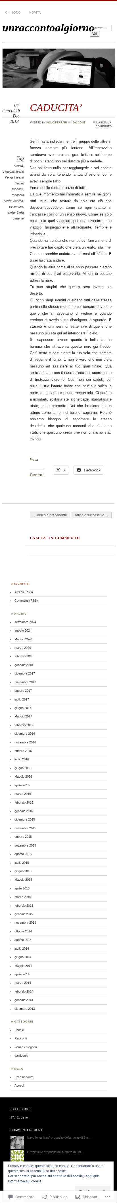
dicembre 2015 (24, 819)
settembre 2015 (25, 845)
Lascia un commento (104, 124)
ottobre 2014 (23, 931)
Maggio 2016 (23, 776)
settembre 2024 (25, 622)
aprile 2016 (22, 785)
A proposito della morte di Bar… (69, 1137)
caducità (8, 171)
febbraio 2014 (23, 991)
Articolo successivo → (91, 515)
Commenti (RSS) (26, 600)
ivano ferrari (56, 122)
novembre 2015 (25, 828)
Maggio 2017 (23, 716)
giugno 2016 (22, 768)
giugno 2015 (22, 871)
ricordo (18, 201)
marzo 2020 (22, 647)
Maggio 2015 (23, 879)
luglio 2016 (21, 759)
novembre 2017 (25, 682)
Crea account (23, 1077)
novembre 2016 (25, 742)
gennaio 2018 (23, 665)
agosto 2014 (23, 939)
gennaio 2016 (23, 811)
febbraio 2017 (23, 725)
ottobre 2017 (23, 690)
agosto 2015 (23, 854)
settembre (16, 206)
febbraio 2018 (23, 656)
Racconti (79, 122)
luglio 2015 (21, 862)
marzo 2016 (22, 793)
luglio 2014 (21, 948)
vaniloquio (21, 1055)
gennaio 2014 (23, 1000)
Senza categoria (25, 1047)
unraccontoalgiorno (48, 27)
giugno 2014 (22, 957)
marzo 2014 (22, 982)
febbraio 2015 (23, 905)
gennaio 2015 (23, 914)
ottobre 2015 (23, 836)
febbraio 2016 (23, 802)
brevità (18, 165)
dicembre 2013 (24, 1008)
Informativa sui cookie (24, 1181)
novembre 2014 (25, 922)
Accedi (19, 1085)
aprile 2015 (22, 888)
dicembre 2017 (24, 673)
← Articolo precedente (50, 515)
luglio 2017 (21, 699)
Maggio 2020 (23, 639)
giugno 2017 (22, 708)
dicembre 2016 (24, 733)
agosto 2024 (23, 630)
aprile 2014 (22, 974)
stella (11, 212)
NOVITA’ (35, 12)
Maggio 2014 (23, 965)
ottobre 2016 (23, 750)
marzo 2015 (22, 897)
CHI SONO (13, 12)
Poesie (19, 1030)
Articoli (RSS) (23, 592)
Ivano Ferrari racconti (18, 183)
